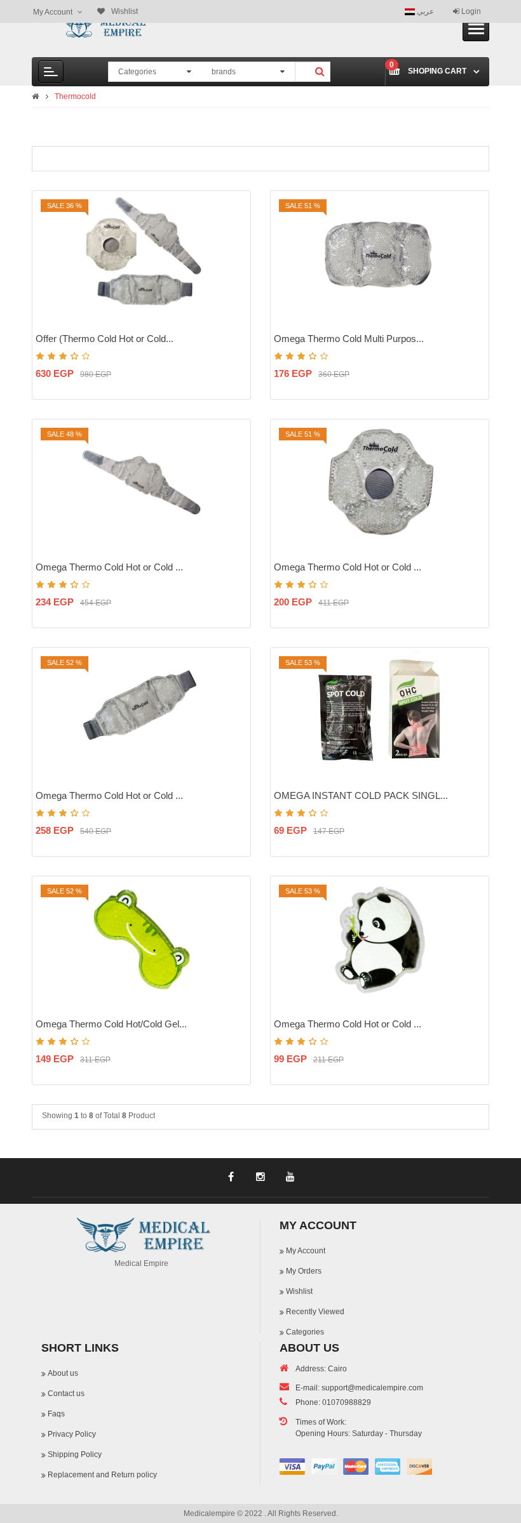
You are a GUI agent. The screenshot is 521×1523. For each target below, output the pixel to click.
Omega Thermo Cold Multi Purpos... (349, 338)
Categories (305, 1332)
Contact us (66, 1393)
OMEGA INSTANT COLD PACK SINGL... (361, 795)
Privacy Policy (72, 1434)
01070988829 (346, 1402)
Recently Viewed (315, 1311)
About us (63, 1373)
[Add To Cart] (233, 225)
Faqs (56, 1413)
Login (470, 11)
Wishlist (299, 1291)
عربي (424, 11)
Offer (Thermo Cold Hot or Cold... (104, 338)
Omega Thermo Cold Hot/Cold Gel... (111, 1024)
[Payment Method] (292, 1466)
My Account (305, 1250)
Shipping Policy (75, 1454)
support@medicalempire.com (372, 1387)
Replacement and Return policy (102, 1474)
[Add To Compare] (233, 270)
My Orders (303, 1271)
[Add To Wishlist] (233, 248)
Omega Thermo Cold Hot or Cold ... (109, 567)
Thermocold (75, 96)
